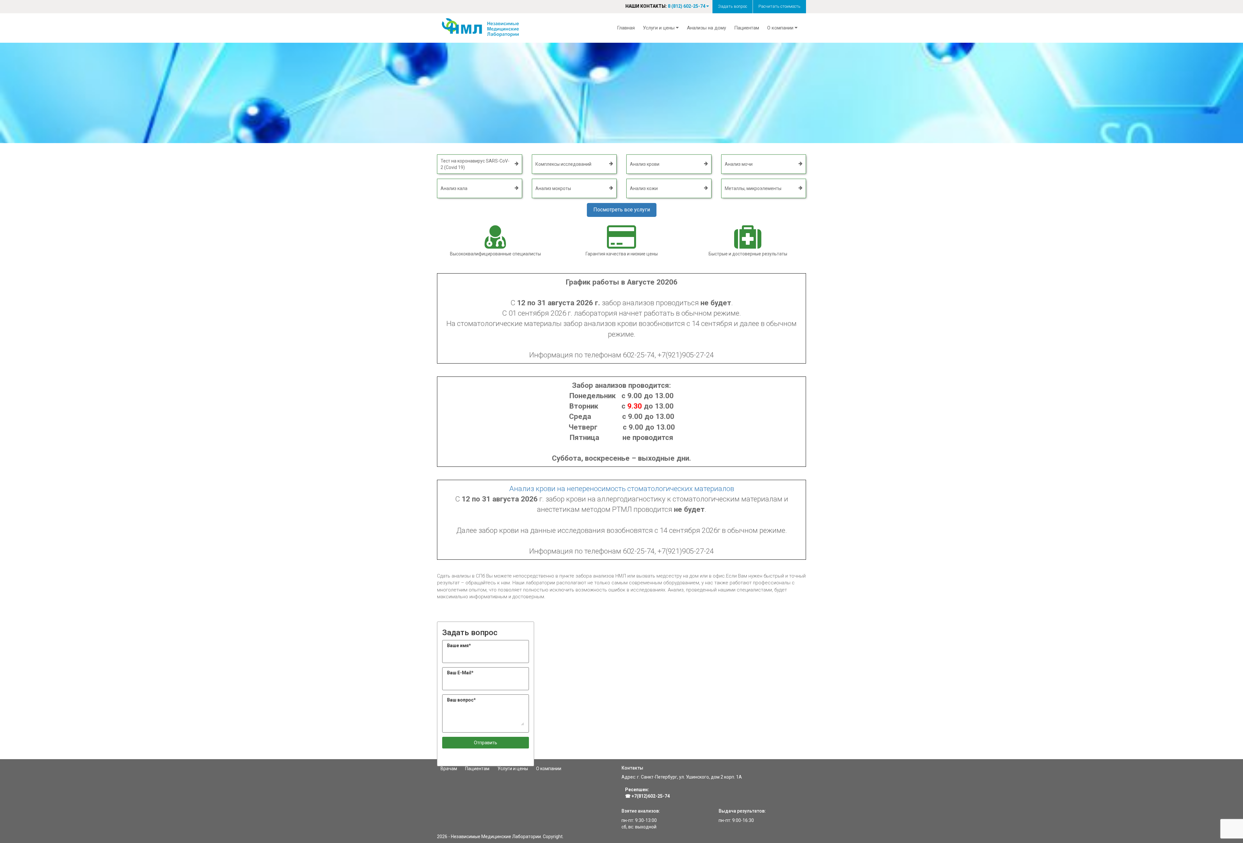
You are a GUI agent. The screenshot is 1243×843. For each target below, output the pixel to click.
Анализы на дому (706, 28)
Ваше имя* (459, 645)
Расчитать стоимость (779, 6)
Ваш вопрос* (461, 699)
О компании (548, 768)
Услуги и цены (513, 768)
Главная (626, 28)
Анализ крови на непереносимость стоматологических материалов (621, 488)
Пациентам (746, 28)
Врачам (449, 768)
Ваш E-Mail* (460, 672)
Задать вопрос (732, 6)
